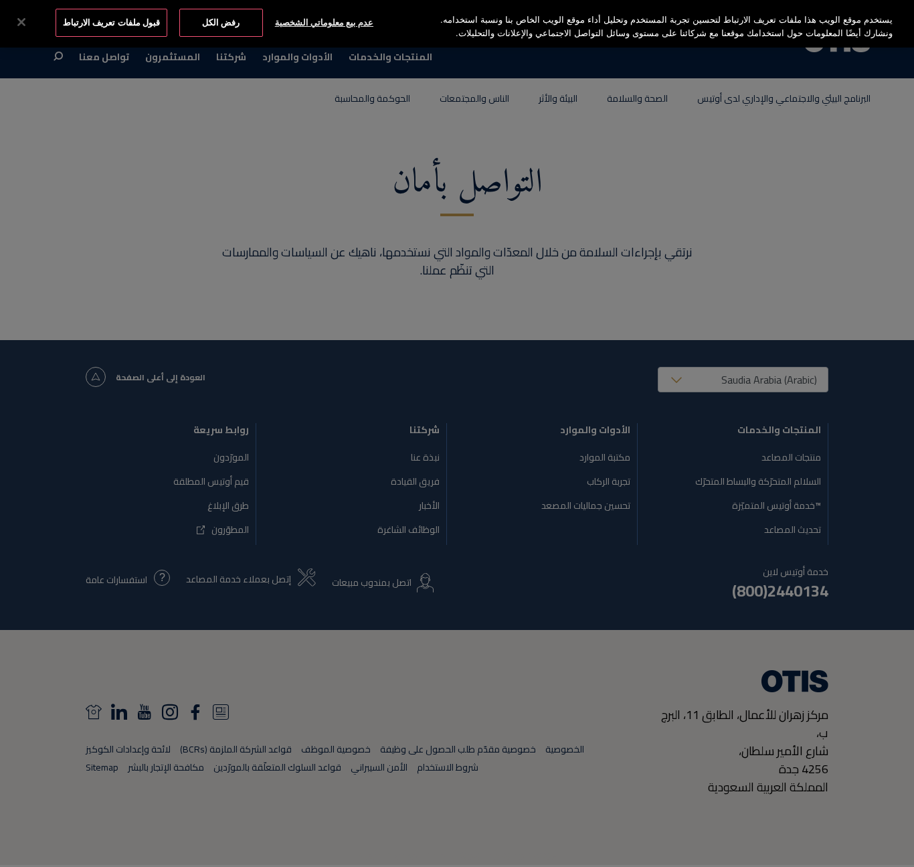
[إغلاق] (21, 22)
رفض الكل (221, 22)
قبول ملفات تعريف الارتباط (111, 22)
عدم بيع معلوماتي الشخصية (324, 22)
